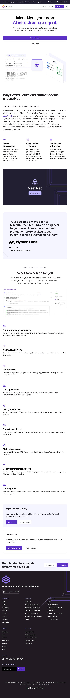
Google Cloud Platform (55, 607)
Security (4, 646)
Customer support (30, 635)
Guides (4, 613)
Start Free (11, 522)
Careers (4, 638)
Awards (4, 643)
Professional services (31, 638)
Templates (5, 607)
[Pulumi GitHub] (7, 659)
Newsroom (5, 640)
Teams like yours (53, 619)
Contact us (42, 6)
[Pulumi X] (14, 659)
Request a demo (30, 640)
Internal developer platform (33, 616)
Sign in (51, 6)
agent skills (8, 116)
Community (5, 622)
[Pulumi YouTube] (10, 659)
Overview (28, 601)
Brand (4, 649)
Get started (59, 6)
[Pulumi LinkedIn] (18, 659)
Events (4, 616)
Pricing (27, 619)
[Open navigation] (66, 6)
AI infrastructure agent (32, 613)
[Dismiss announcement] (67, 2)
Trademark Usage (25, 682)
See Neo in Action (14, 548)
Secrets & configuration (32, 607)
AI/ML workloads (53, 616)
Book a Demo (25, 522)
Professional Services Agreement (29, 684)
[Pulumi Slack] (3, 659)
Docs (3, 601)
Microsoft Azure (53, 604)
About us (5, 632)
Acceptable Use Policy (38, 682)
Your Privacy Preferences (12, 682)
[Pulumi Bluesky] (21, 659)
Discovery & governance (32, 610)
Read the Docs (30, 548)
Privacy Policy (61, 682)
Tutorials (5, 610)
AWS (49, 601)
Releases (5, 619)
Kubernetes (51, 610)
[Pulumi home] (7, 6)
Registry (4, 604)
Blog (3, 635)
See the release (59, 1)
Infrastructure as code (32, 604)
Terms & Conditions (50, 682)
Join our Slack (29, 632)
